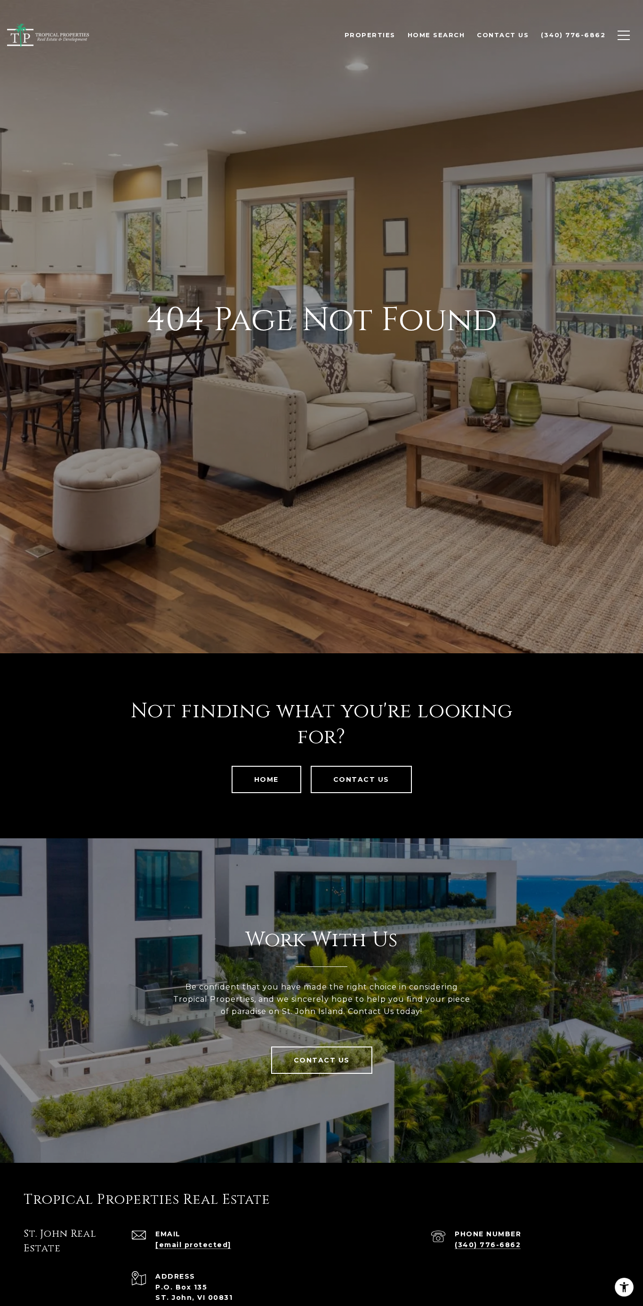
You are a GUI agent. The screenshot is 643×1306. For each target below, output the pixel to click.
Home (266, 779)
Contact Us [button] (361, 779)
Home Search (436, 35)
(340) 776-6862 (488, 1245)
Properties (370, 35)
